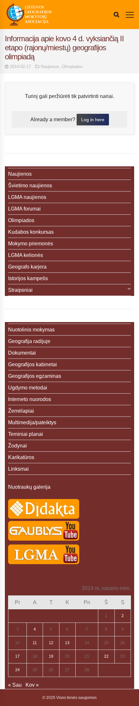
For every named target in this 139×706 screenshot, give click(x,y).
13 (67, 643)
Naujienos (50, 66)
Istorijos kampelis (28, 278)
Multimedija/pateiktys (32, 422)
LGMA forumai (24, 208)
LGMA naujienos (27, 197)
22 (106, 656)
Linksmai (18, 469)
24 (17, 670)
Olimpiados (72, 66)
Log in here (92, 119)
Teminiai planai (25, 434)
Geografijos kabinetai (32, 364)
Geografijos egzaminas (34, 376)
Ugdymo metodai (27, 387)
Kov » (32, 685)
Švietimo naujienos (30, 185)
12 (51, 643)
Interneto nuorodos (29, 399)
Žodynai (17, 445)
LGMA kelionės (25, 255)
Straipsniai (20, 290)
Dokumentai (22, 353)
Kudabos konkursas (31, 232)
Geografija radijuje (29, 341)
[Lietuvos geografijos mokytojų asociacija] (29, 14)
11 (35, 643)
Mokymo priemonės (30, 243)
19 (51, 656)
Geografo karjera (27, 267)
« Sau (15, 685)
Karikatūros (21, 457)
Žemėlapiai (21, 411)
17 (17, 656)
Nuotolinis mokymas (31, 329)
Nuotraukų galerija (29, 487)
